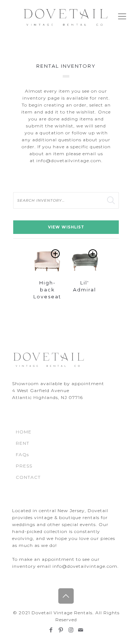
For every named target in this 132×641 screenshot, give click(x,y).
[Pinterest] (61, 629)
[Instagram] (71, 629)
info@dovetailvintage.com (68, 160)
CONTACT (28, 477)
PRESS (24, 466)
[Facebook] (51, 629)
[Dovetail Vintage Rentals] (66, 16)
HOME (24, 432)
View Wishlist (66, 227)
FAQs (22, 454)
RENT (22, 443)
